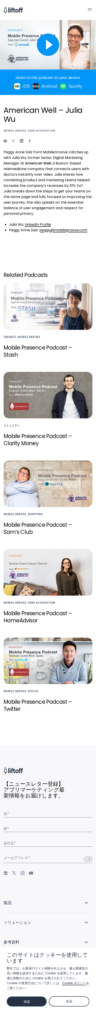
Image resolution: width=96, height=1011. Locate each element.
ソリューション (17, 922)
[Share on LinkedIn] (21, 141)
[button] (89, 9)
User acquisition (41, 131)
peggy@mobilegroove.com (63, 230)
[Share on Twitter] (13, 140)
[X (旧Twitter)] (14, 873)
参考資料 (11, 942)
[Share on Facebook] (29, 141)
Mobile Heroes (15, 131)
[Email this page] (5, 141)
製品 (7, 903)
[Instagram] (23, 873)
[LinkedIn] (6, 873)
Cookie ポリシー (74, 983)
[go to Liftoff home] (13, 10)
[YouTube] (31, 873)
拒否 (69, 1001)
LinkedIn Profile (38, 224)
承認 (27, 1001)
